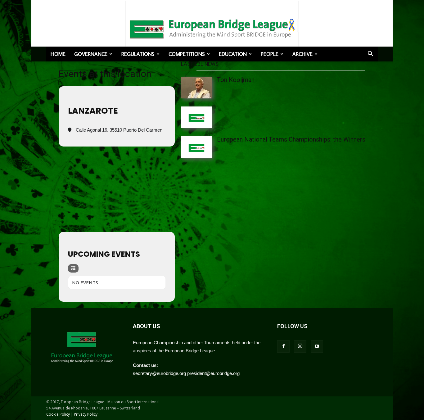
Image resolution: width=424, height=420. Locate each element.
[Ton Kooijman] (209, 87)
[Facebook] (283, 346)
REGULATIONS (138, 54)
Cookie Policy (58, 414)
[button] (370, 54)
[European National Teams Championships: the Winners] (209, 147)
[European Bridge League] (212, 28)
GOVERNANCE (90, 54)
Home (58, 54)
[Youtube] (317, 346)
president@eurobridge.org (213, 373)
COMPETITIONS (187, 54)
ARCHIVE (302, 54)
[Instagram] (300, 346)
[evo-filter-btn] (73, 268)
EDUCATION (233, 54)
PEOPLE (269, 54)
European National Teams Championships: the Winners (291, 139)
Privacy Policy (85, 414)
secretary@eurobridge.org (159, 373)
